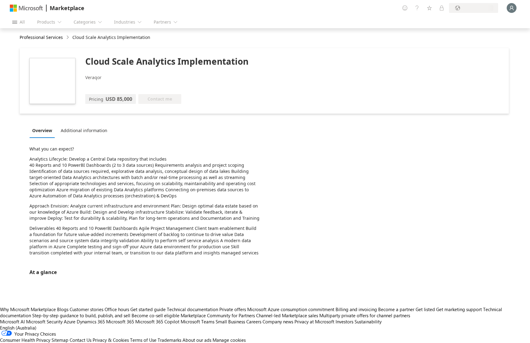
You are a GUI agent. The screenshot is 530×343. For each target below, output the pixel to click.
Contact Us (80, 340)
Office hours (117, 309)
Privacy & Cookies (111, 340)
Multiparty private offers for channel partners (364, 315)
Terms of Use (143, 340)
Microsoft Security (44, 321)
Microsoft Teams (197, 321)
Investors (344, 321)
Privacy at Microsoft (314, 321)
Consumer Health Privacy (25, 340)
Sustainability (368, 321)
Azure (69, 321)
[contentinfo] (68, 37)
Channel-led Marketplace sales (287, 315)
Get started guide (148, 309)
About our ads (196, 340)
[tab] (43, 130)
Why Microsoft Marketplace (28, 309)
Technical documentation (192, 309)
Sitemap (60, 340)
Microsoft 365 (120, 321)
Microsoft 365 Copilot (157, 321)
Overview (42, 130)
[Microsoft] (26, 8)
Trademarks (169, 340)
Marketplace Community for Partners (218, 315)
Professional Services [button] (41, 37)
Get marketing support (459, 309)
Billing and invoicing (356, 309)
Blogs (62, 309)
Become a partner (396, 309)
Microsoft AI (12, 321)
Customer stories (86, 309)
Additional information (84, 130)
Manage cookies (229, 340)
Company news (278, 321)
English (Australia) (18, 328)
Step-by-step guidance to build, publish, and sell (81, 315)
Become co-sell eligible (155, 315)
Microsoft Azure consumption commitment (291, 309)
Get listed (425, 309)
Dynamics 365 (91, 321)
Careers (253, 321)
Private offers (232, 309)
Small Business (230, 321)
